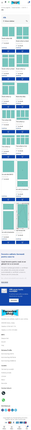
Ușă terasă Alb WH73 (20, 231)
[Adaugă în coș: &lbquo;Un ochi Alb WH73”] (8, 199)
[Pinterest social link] (9, 410)
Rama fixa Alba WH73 (20, 97)
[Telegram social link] (15, 410)
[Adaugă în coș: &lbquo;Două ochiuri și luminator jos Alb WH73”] (22, 79)
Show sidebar (9, 21)
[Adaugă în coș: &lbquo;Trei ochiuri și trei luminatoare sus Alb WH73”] (22, 156)
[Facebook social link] (2, 410)
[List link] (15, 338)
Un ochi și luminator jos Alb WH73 (22, 190)
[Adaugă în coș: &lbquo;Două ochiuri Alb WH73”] (8, 51)
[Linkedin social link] (12, 410)
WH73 (24, 7)
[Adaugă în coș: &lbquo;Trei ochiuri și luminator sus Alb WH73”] (8, 156)
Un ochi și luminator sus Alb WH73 (8, 233)
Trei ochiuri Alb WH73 (6, 120)
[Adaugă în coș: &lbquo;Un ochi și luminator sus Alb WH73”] (8, 242)
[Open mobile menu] (2, 2)
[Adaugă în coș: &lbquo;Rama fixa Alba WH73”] (22, 106)
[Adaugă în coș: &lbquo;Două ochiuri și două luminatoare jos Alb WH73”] (22, 51)
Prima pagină (6, 7)
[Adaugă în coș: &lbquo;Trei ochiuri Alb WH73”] (8, 131)
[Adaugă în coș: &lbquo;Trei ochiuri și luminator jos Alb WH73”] (22, 131)
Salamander (16, 7)
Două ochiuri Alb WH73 (7, 39)
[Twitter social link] (6, 410)
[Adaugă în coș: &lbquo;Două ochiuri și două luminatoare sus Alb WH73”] (8, 79)
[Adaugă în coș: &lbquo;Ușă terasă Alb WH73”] (22, 242)
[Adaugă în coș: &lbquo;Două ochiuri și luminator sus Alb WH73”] (8, 106)
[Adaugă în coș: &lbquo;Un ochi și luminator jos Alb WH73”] (22, 199)
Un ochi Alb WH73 (7, 174)
